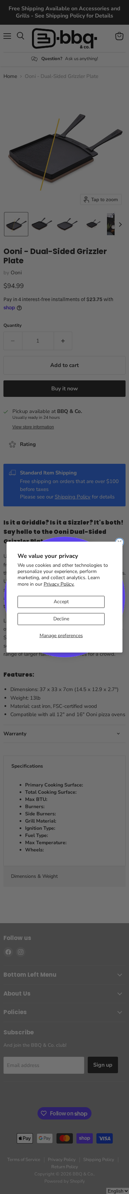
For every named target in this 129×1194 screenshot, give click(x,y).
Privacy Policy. (59, 584)
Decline (61, 619)
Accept (61, 601)
